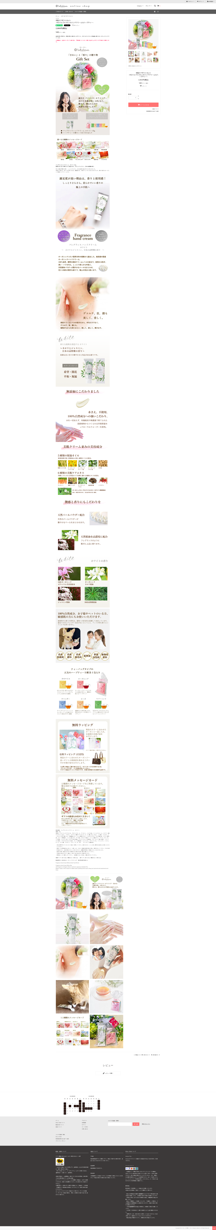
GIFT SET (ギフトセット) (67, 16)
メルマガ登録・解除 (80, 11)
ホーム (57, 16)
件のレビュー (76, 25)
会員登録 (211, 1)
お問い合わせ (69, 11)
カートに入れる (144, 105)
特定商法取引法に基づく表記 (62, 1138)
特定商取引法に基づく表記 (152, 111)
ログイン (200, 1)
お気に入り (144, 86)
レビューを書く (109, 1073)
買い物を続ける (154, 1055)
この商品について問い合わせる (141, 1055)
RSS (57, 1136)
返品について (155, 109)
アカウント (190, 1)
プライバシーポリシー (61, 1141)
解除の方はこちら (146, 1124)
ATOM (60, 1136)
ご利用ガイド (59, 11)
